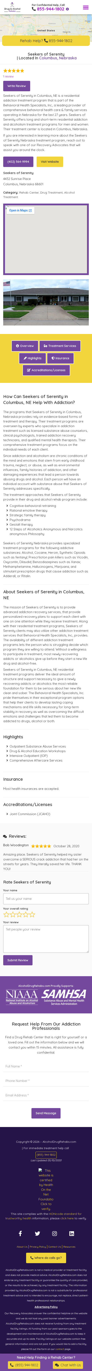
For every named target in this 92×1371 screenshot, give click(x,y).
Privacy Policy (38, 1246)
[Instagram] (54, 1233)
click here (67, 1218)
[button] (85, 7)
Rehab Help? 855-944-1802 (46, 40)
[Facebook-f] (20, 1233)
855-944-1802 (50, 8)
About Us (22, 1246)
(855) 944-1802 (46, 1154)
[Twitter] (37, 1233)
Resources (69, 1246)
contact (59, 1349)
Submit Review (17, 960)
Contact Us (54, 1246)
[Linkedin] (71, 1233)
